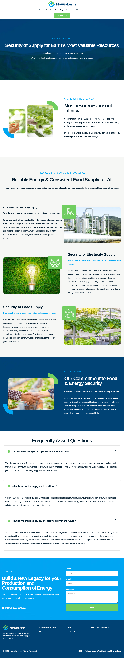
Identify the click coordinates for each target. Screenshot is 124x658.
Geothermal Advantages (75, 10)
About (41, 10)
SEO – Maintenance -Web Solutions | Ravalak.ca (99, 651)
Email (68, 579)
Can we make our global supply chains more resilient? (41, 451)
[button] (62, 452)
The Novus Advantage (55, 10)
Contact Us (71, 631)
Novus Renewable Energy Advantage (47, 629)
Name (68, 569)
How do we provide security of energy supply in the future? (44, 520)
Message (70, 589)
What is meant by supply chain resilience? (34, 486)
